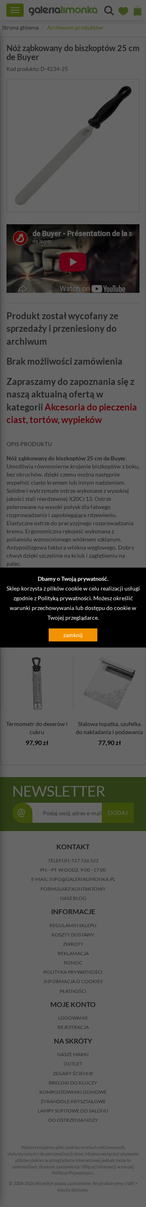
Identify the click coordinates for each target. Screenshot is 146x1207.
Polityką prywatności (64, 598)
